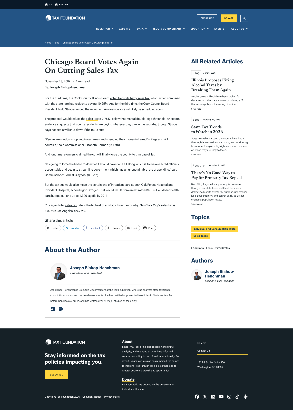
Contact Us (203, 350)
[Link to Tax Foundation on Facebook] (197, 396)
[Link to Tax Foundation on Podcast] (245, 396)
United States (222, 248)
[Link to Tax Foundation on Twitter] (205, 396)
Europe (63, 4)
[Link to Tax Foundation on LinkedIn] (213, 396)
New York (146, 205)
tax (57, 184)
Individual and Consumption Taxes (214, 228)
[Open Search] (244, 18)
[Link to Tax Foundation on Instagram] (229, 396)
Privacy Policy (112, 396)
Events (220, 28)
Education (198, 28)
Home (48, 42)
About (127, 341)
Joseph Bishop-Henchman (68, 87)
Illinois (96, 98)
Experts (125, 28)
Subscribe (207, 18)
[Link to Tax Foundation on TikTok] (237, 396)
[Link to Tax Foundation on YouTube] (221, 396)
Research (103, 28)
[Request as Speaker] (60, 309)
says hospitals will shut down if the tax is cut (74, 130)
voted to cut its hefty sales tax (129, 98)
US (50, 4)
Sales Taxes (200, 235)
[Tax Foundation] (65, 18)
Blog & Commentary (167, 28)
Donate (228, 18)
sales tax (92, 118)
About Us (238, 28)
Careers (201, 343)
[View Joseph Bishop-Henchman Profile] (52, 309)
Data (140, 28)
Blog (57, 42)
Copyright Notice (92, 396)
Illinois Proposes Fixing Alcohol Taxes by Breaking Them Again (212, 85)
